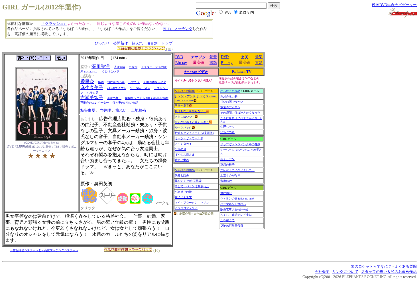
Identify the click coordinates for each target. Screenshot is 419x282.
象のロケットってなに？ (371, 266)
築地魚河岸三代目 (231, 225)
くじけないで (110, 71)
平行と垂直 (182, 105)
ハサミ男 (92, 92)
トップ (166, 43)
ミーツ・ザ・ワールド (189, 138)
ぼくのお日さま (185, 154)
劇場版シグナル (146, 98)
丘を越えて (227, 220)
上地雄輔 (138, 110)
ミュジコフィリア (186, 208)
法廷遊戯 (119, 67)
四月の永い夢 (228, 96)
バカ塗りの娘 (183, 191)
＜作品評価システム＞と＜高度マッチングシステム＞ (44, 250)
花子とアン (227, 159)
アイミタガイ (183, 143)
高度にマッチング (177, 29)
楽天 (244, 57)
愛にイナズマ (183, 197)
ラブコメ (134, 82)
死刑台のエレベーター (94, 102)
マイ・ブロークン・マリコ (192, 202)
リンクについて (345, 271)
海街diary (226, 180)
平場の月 (180, 149)
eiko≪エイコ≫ (116, 88)
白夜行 (133, 67)
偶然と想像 (182, 175)
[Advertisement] (249, 31)
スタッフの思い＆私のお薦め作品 (389, 271)
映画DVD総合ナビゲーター (394, 5)
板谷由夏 (87, 110)
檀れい (121, 110)
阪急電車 (234, 209)
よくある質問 (405, 266)
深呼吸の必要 (116, 82)
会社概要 (322, 271)
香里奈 (87, 81)
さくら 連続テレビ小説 (236, 214)
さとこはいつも (185, 116)
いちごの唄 (227, 132)
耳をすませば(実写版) (188, 180)
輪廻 (101, 82)
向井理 (105, 110)
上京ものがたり (230, 175)
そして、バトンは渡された (192, 186)
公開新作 (120, 43)
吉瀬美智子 (91, 97)
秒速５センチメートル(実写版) (194, 132)
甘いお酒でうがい (231, 101)
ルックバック (183, 127)
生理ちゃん (227, 126)
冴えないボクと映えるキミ (192, 122)
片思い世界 (182, 160)
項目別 (152, 43)
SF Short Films (140, 88)
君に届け (226, 193)
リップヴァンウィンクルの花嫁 (240, 144)
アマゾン (198, 57)
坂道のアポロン (230, 107)
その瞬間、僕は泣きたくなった (240, 112)
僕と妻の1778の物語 (125, 102)
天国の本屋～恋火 (154, 82)
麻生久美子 (91, 87)
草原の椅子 (114, 98)
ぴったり (102, 43)
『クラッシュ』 (54, 23)
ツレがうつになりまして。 (237, 170)
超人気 (137, 43)
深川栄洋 (100, 66)
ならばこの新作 (185, 90)
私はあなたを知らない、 (190, 111)
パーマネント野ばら (233, 204)
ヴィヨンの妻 (237, 198)
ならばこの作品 (185, 170)
